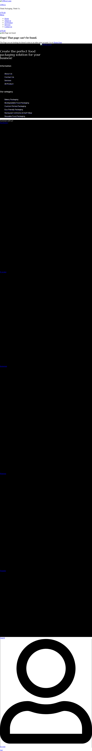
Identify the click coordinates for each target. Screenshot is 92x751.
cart (1, 750)
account (2, 747)
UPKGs (3, 5)
